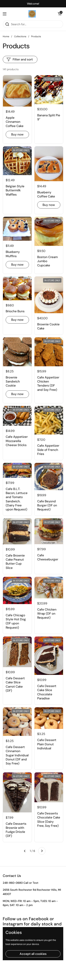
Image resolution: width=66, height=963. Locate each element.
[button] (59, 14)
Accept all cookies (33, 954)
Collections (20, 36)
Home (6, 36)
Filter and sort (23, 59)
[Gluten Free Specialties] (32, 14)
